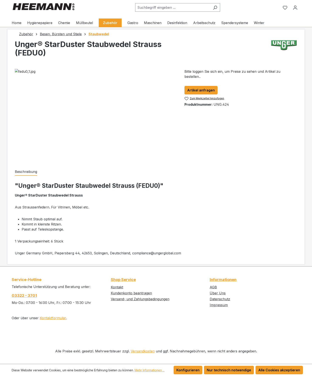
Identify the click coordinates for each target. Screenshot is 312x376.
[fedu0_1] (95, 114)
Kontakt (117, 287)
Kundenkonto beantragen (131, 293)
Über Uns (218, 293)
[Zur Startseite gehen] (43, 7)
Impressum (219, 305)
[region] (95, 114)
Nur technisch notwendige (229, 370)
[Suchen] (215, 7)
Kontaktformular (53, 318)
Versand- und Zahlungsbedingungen (140, 299)
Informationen (223, 279)
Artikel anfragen (201, 90)
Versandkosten (143, 351)
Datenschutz (220, 299)
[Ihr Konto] (295, 7)
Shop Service (123, 279)
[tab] (26, 172)
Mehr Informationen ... (149, 370)
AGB (213, 287)
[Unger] (284, 50)
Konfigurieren (188, 370)
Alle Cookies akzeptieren (279, 370)
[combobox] (172, 7)
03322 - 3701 (24, 295)
